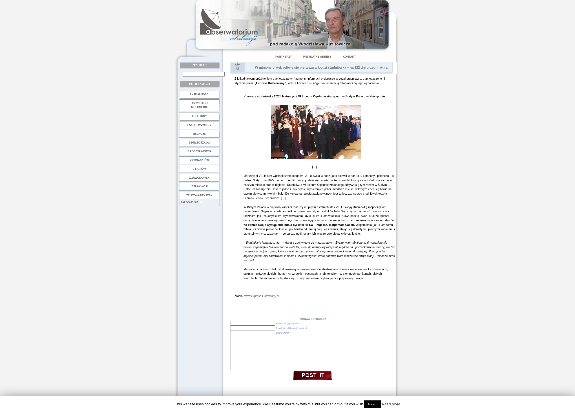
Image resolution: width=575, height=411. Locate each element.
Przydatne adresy (317, 56)
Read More (391, 404)
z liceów (199, 169)
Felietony (199, 116)
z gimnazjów (199, 160)
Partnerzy (283, 56)
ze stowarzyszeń (199, 195)
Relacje (199, 133)
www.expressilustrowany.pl (261, 296)
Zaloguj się (189, 202)
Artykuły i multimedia (199, 105)
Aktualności (199, 94)
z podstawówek (199, 151)
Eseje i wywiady (199, 125)
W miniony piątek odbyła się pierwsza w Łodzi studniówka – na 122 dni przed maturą (321, 67)
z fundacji (199, 186)
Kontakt (349, 56)
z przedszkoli (199, 142)
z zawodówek (199, 177)
